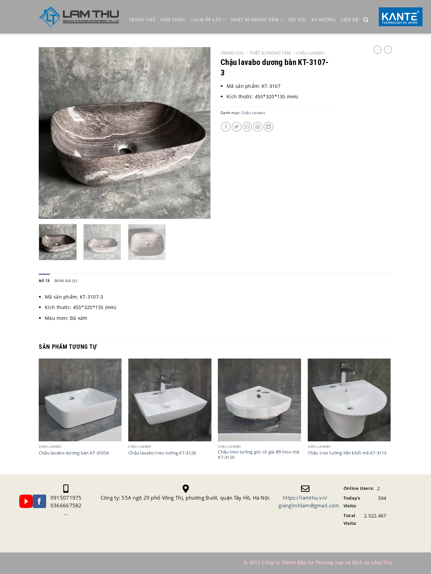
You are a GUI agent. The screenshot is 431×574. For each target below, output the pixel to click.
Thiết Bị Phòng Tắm (255, 20)
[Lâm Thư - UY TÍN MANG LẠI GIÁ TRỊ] (79, 17)
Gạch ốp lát (206, 20)
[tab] (44, 281)
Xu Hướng (323, 20)
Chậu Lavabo (310, 53)
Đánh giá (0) (66, 281)
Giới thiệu (173, 20)
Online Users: (358, 488)
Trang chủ (142, 20)
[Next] (199, 133)
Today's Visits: (351, 502)
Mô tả (44, 281)
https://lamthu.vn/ (305, 497)
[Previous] (50, 133)
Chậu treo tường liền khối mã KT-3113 (347, 453)
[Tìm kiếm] (365, 20)
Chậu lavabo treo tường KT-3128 (162, 453)
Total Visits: (350, 519)
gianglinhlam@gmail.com (308, 505)
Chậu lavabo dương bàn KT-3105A (74, 453)
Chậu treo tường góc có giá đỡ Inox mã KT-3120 (258, 454)
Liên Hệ (350, 20)
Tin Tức (297, 20)
